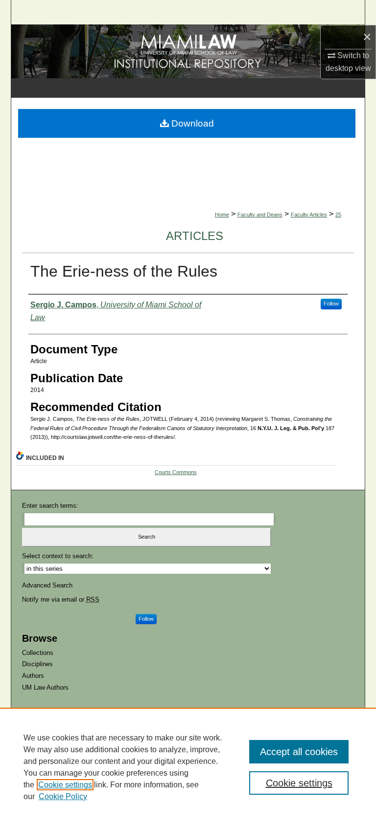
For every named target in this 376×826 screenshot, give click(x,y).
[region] (188, 767)
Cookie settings (65, 785)
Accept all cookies (299, 751)
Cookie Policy (63, 796)
